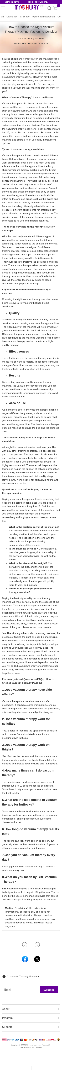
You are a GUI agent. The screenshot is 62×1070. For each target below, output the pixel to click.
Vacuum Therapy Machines (31, 38)
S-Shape (25, 16)
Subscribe (48, 989)
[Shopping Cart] (55, 8)
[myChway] (29, 8)
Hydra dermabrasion (43, 16)
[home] (6, 976)
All (2, 16)
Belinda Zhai (20, 43)
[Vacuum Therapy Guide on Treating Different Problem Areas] (34, 944)
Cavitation (12, 16)
